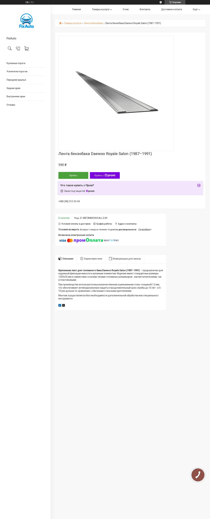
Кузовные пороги (16, 63)
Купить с (99, 175)
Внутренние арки (16, 96)
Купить (73, 175)
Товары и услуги (100, 9)
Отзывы (11, 104)
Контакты (145, 9)
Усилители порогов (17, 71)
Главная (76, 9)
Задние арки (13, 88)
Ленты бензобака (93, 23)
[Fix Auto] (25, 21)
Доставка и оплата (171, 9)
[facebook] (59, 306)
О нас (126, 9)
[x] (63, 306)
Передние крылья (16, 80)
